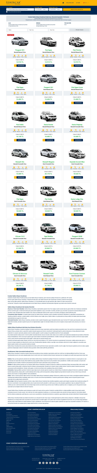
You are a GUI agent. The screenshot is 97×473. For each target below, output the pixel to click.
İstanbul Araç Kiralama (53, 431)
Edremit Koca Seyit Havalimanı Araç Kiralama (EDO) (45, 446)
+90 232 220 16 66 (35, 458)
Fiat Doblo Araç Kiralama (75, 418)
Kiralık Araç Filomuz (10, 423)
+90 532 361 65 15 (35, 460)
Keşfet (7, 425)
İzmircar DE (8, 433)
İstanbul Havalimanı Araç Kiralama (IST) (43, 449)
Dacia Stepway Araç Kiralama (76, 422)
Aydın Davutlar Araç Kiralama (54, 420)
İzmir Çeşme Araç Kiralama (33, 414)
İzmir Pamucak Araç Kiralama (34, 426)
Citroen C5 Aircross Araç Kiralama (77, 439)
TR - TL (85, 2)
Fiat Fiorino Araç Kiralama (75, 415)
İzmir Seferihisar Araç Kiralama (34, 418)
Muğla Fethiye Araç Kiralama (54, 414)
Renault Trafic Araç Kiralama (76, 431)
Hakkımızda (8, 420)
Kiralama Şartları (9, 418)
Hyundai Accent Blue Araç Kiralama (77, 425)
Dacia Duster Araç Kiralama (76, 426)
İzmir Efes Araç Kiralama (33, 429)
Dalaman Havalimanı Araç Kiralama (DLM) (15, 449)
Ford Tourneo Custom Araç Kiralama (78, 433)
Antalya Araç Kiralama (53, 433)
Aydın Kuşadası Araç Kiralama (54, 417)
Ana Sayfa (8, 412)
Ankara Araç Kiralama (53, 429)
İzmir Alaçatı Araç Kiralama (33, 415)
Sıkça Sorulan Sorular (10, 428)
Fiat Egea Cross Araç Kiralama (76, 423)
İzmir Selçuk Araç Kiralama (33, 428)
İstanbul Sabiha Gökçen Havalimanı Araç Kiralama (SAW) (75, 446)
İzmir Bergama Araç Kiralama (34, 423)
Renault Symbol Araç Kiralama (76, 417)
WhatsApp (59, 460)
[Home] (63, 3)
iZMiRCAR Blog (9, 426)
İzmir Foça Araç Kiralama (33, 420)
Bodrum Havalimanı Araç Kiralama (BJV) (14, 448)
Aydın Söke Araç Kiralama (53, 422)
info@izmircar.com (61, 458)
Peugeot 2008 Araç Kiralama (76, 434)
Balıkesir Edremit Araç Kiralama (55, 428)
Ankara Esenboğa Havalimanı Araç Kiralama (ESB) (45, 448)
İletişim (7, 422)
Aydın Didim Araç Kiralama (53, 418)
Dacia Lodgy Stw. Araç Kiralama (77, 429)
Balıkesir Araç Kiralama (53, 423)
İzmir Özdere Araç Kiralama (33, 425)
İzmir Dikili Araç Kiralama (33, 422)
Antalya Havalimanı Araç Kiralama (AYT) (71, 448)
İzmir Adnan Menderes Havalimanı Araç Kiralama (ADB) (17, 446)
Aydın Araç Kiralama (52, 415)
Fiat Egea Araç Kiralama (75, 412)
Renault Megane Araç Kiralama (76, 428)
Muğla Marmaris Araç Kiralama (54, 412)
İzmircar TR (8, 429)
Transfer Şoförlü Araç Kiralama (12, 417)
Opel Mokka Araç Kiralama (75, 437)
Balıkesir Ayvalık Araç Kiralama (54, 425)
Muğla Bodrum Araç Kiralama (34, 434)
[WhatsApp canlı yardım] (15, 65)
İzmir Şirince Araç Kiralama (33, 431)
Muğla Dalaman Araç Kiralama (34, 436)
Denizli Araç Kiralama (52, 434)
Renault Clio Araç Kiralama (76, 420)
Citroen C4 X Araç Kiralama (76, 436)
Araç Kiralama (9, 414)
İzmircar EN (8, 431)
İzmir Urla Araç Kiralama (33, 417)
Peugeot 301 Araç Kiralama (76, 414)
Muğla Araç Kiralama (32, 433)
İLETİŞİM (78, 2)
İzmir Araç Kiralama (32, 412)
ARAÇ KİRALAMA (70, 2)
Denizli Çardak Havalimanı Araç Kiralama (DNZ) (73, 449)
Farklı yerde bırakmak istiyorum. (14, 11)
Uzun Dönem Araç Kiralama (12, 415)
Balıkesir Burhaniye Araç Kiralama (55, 426)
